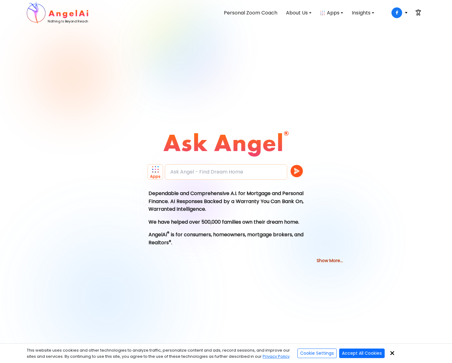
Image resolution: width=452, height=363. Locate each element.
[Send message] (296, 171)
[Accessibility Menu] (418, 13)
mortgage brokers (269, 234)
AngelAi (158, 234)
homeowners (229, 234)
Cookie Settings (317, 353)
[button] (156, 172)
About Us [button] (297, 12)
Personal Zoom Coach (250, 12)
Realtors (159, 242)
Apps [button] (333, 12)
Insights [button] (361, 12)
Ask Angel (223, 142)
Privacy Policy (276, 356)
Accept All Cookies (362, 353)
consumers (197, 234)
